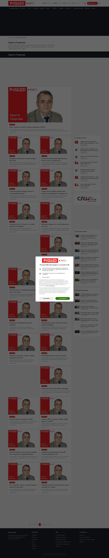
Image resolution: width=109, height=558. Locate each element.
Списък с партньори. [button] (50, 285)
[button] (54, 277)
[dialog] (54, 279)
